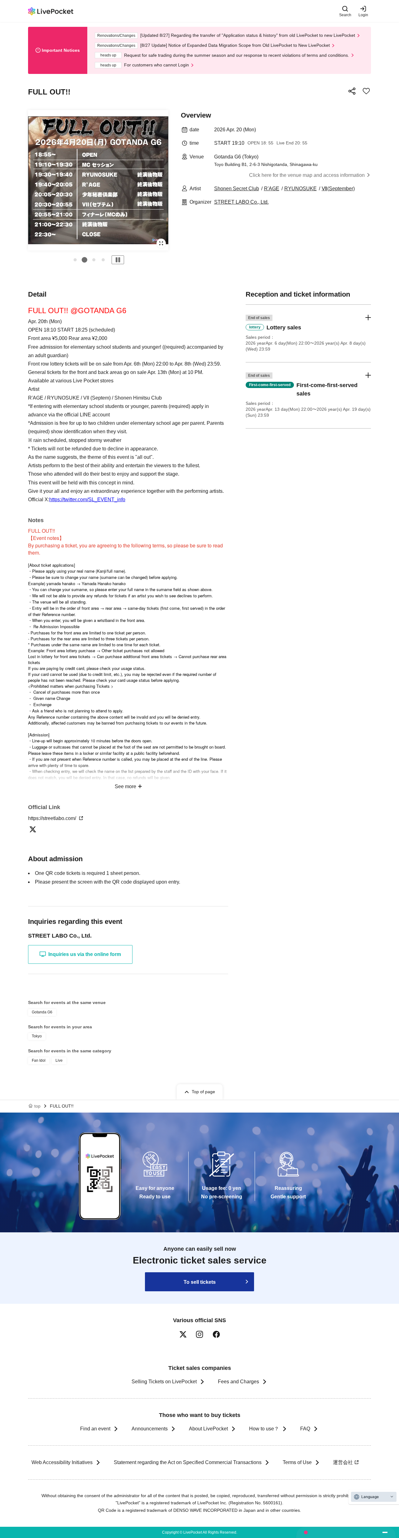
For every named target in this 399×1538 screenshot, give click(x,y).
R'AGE (271, 188)
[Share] (352, 91)
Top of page (203, 1091)
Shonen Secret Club (236, 188)
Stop (118, 259)
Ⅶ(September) (338, 188)
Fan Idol (39, 1060)
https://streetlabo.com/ (52, 818)
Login (363, 15)
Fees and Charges (238, 1381)
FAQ (305, 1428)
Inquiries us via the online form (84, 954)
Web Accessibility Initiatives (62, 1462)
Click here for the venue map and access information (307, 175)
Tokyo (37, 1036)
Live (59, 1060)
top (37, 1106)
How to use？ (264, 1428)
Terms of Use (297, 1462)
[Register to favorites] (366, 91)
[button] (75, 260)
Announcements (150, 1428)
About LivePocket (208, 1428)
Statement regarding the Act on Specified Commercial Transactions (188, 1462)
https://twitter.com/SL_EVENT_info (87, 499)
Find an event (95, 1428)
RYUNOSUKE (300, 188)
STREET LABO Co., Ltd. (241, 202)
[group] (98, 180)
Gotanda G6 (42, 1012)
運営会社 (343, 1462)
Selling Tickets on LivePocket (164, 1381)
